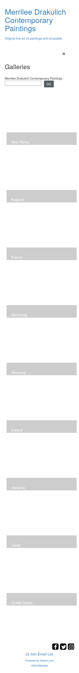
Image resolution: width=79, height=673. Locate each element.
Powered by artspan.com (39, 660)
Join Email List (41, 653)
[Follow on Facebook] (56, 648)
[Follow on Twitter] (64, 648)
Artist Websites (39, 665)
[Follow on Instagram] (71, 648)
